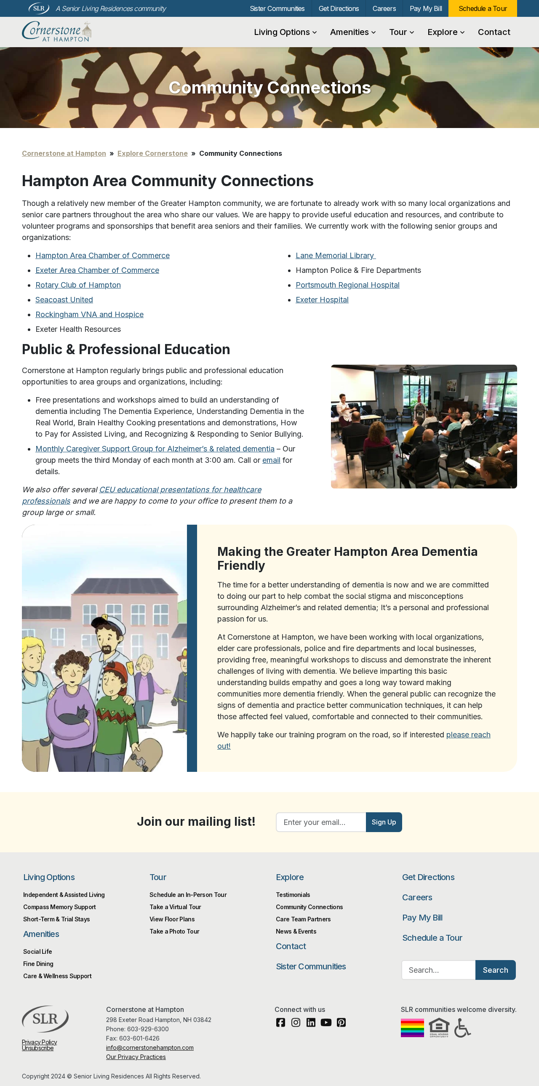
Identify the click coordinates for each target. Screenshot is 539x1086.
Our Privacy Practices (136, 1056)
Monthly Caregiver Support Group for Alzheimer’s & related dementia (155, 448)
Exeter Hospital (322, 299)
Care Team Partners (303, 919)
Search (495, 970)
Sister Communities (277, 8)
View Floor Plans (172, 919)
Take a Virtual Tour (175, 906)
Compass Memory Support (59, 906)
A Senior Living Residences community (110, 8)
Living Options (282, 32)
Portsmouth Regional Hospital (348, 284)
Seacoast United (64, 299)
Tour (398, 32)
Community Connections (309, 906)
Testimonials (293, 894)
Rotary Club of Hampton (78, 284)
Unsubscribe (37, 1047)
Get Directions (339, 8)
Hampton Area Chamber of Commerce (102, 255)
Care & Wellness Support (57, 975)
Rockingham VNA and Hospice (89, 314)
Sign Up (384, 822)
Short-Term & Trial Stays (56, 919)
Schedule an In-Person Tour (188, 894)
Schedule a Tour (483, 8)
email (271, 460)
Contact (494, 32)
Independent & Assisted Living (64, 894)
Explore (442, 32)
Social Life (37, 951)
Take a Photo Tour (174, 931)
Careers (384, 8)
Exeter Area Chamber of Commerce (97, 270)
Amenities (349, 32)
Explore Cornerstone (152, 153)
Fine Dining (38, 963)
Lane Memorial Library (336, 255)
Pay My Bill (426, 8)
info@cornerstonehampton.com (150, 1047)
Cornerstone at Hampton (65, 31)
